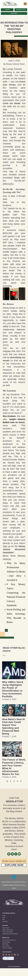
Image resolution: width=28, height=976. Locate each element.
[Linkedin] (3, 955)
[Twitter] (12, 854)
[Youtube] (19, 854)
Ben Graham (9, 416)
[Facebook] (8, 854)
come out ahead (11, 103)
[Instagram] (15, 854)
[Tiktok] (18, 955)
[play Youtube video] (14, 293)
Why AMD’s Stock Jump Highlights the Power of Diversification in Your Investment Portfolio (12, 689)
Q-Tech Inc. (17, 966)
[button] (25, 4)
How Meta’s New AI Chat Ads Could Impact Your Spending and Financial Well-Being (13, 726)
